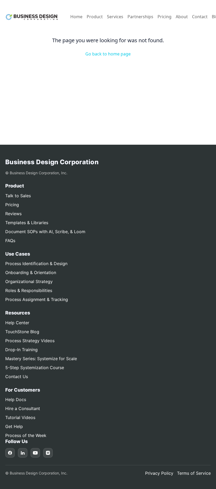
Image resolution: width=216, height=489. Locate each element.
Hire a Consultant (22, 408)
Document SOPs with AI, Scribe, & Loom (45, 231)
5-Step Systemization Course (34, 367)
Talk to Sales (18, 195)
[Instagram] (48, 453)
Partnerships (140, 17)
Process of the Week (25, 435)
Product (95, 17)
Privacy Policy (159, 473)
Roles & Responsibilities (28, 290)
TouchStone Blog (22, 331)
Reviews (13, 213)
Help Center (17, 322)
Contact (200, 17)
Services (115, 17)
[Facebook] (10, 453)
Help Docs (15, 399)
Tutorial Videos (20, 417)
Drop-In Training (21, 349)
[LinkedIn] (22, 453)
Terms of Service (194, 473)
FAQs (10, 240)
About (182, 17)
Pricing (164, 17)
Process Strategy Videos (30, 340)
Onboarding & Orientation (30, 272)
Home (76, 17)
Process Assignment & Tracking (36, 299)
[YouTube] (35, 453)
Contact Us (16, 376)
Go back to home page (108, 54)
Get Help (14, 426)
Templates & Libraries (26, 222)
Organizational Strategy (29, 281)
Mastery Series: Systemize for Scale (41, 358)
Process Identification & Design (36, 263)
